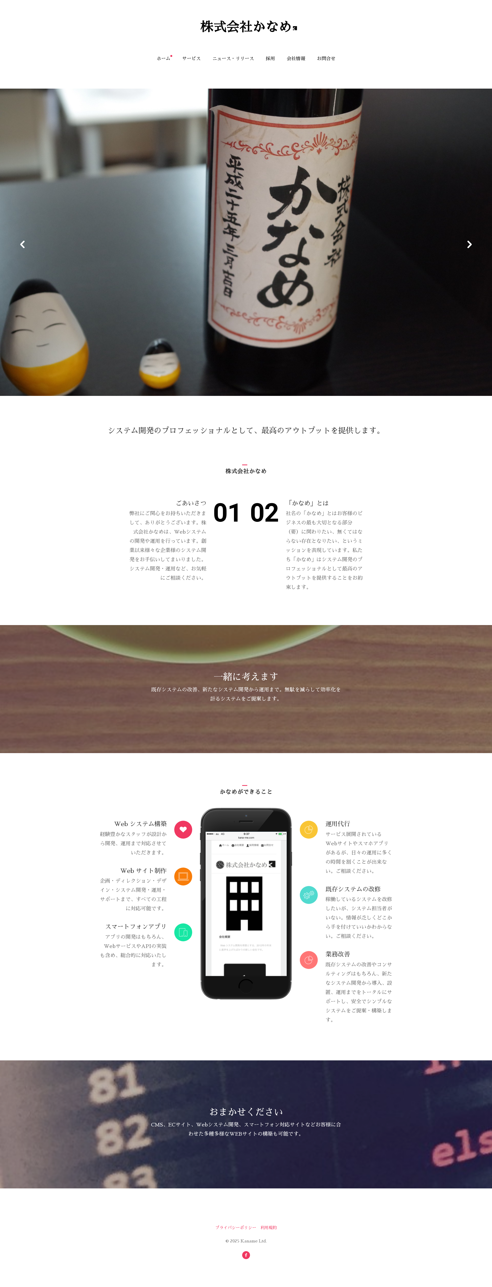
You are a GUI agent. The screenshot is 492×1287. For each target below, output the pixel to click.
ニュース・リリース (233, 58)
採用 (270, 58)
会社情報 (296, 58)
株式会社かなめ (246, 26)
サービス (191, 58)
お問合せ (326, 58)
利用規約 (268, 1228)
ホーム (163, 58)
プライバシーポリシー (235, 1228)
